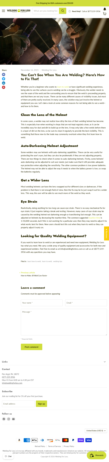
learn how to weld (34, 261)
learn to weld (47, 261)
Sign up (41, 403)
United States (94, 431)
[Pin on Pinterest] (3, 87)
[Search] (62, 11)
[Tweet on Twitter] (3, 78)
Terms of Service (54, 446)
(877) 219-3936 (8, 377)
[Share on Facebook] (3, 74)
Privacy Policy (69, 446)
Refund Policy (40, 446)
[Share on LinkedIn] (3, 83)
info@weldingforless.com (12, 383)
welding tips (57, 261)
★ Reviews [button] (106, 233)
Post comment (31, 347)
